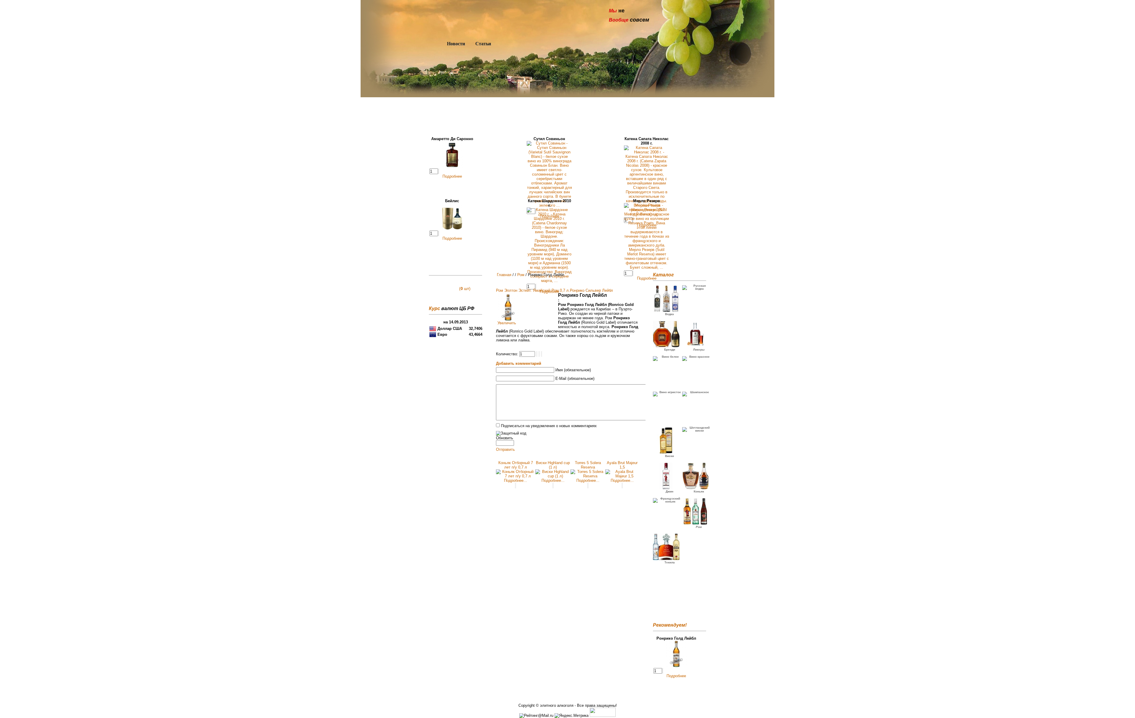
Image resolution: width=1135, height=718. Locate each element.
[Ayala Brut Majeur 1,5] (622, 476)
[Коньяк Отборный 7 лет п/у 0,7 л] (515, 476)
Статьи (483, 43)
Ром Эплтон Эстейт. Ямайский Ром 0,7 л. (533, 290)
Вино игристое (670, 392)
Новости (456, 43)
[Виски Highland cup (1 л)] (552, 476)
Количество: (507, 354)
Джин (669, 491)
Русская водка (699, 287)
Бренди (669, 349)
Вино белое (670, 356)
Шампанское (699, 392)
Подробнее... (515, 480)
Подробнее (452, 176)
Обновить (504, 438)
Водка (669, 314)
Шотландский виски (700, 429)
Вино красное (699, 356)
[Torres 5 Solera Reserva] (587, 476)
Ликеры (699, 349)
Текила (669, 562)
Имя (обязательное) (573, 370)
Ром (520, 275)
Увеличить (506, 323)
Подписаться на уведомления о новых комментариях (549, 426)
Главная (504, 275)
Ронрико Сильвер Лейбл (591, 290)
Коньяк (699, 491)
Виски (669, 456)
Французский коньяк (670, 500)
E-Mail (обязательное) (574, 378)
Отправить (505, 449)
